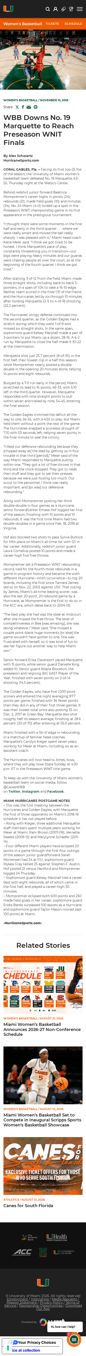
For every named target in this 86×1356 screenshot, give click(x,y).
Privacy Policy (52, 1302)
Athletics (11, 1199)
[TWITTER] (16, 107)
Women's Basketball (22, 24)
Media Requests (65, 1299)
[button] (80, 9)
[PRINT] (34, 107)
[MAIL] (28, 107)
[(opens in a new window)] (29, 1237)
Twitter (14, 791)
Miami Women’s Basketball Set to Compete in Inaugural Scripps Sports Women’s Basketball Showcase (42, 1120)
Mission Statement (22, 1302)
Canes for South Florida (28, 1205)
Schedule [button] (73, 23)
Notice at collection (23, 1350)
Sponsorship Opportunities (41, 1306)
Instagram (30, 791)
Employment (18, 1299)
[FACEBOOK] (22, 107)
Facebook (55, 791)
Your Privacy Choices (37, 1342)
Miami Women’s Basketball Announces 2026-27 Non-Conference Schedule (42, 1029)
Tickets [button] (52, 23)
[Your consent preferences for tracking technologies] (8, 1348)
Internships (40, 1299)
